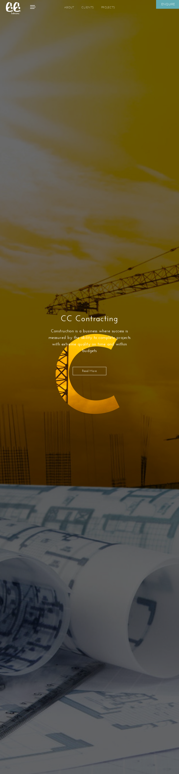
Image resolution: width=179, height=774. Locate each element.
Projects (108, 7)
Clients (87, 7)
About (69, 7)
